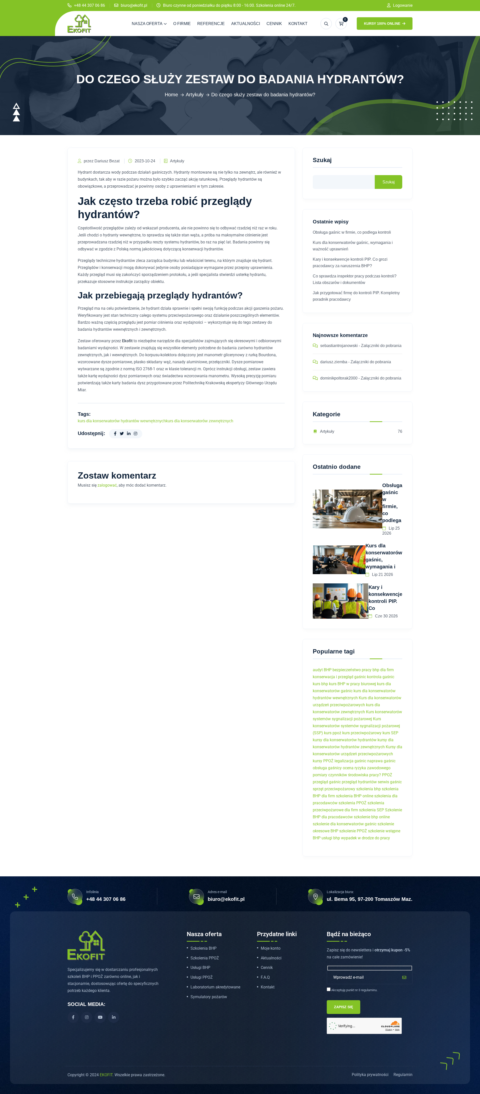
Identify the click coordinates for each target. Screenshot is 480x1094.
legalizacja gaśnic (350, 761)
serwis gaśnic (390, 782)
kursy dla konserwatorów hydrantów (344, 740)
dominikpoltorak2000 (339, 378)
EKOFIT (106, 1074)
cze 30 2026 (386, 616)
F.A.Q (265, 977)
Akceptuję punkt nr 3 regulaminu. (354, 990)
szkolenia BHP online (354, 796)
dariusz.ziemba (333, 362)
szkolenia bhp (368, 789)
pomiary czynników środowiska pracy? (347, 775)
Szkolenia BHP (203, 948)
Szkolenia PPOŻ (204, 958)
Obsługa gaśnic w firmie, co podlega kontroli (352, 232)
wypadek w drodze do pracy (365, 838)
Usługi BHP (200, 967)
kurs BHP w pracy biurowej (352, 683)
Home (171, 94)
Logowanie (402, 5)
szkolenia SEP (371, 810)
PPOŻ (387, 775)
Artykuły (195, 94)
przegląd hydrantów (359, 782)
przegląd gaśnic (327, 782)
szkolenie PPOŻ (353, 831)
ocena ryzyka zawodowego (366, 768)
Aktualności (245, 24)
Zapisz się (343, 1007)
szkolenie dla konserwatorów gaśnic (344, 824)
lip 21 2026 (382, 574)
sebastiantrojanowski (339, 345)
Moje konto (270, 948)
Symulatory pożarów (208, 997)
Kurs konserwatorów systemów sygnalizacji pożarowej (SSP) (356, 725)
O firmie (182, 24)
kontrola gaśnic (380, 676)
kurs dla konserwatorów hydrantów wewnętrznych (122, 421)
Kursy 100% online (382, 24)
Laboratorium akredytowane (215, 987)
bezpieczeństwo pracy (352, 669)
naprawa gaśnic (381, 761)
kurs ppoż (332, 733)
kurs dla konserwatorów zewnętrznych (199, 421)
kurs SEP (390, 733)
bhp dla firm (383, 669)
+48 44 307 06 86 (89, 5)
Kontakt (298, 24)
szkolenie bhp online (372, 817)
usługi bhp (331, 838)
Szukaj (322, 160)
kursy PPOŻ (323, 761)
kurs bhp (320, 683)
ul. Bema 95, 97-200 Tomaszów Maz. (369, 899)
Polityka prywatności (370, 1074)
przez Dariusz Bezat (102, 161)
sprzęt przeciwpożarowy (334, 789)
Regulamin (403, 1074)
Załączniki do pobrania (381, 345)
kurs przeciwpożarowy (362, 733)
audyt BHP (322, 669)
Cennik (274, 24)
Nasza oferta (147, 24)
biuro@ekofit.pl (134, 5)
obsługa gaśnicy (327, 768)
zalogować (107, 485)
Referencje (211, 24)
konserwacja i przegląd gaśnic (339, 676)
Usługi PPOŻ (201, 977)
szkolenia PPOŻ (352, 803)
